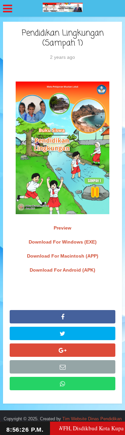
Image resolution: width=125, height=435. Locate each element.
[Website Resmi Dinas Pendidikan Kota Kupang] (63, 7)
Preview (62, 228)
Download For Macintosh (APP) (62, 256)
